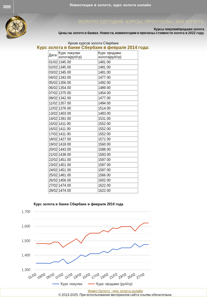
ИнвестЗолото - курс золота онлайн (115, 291)
